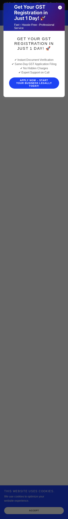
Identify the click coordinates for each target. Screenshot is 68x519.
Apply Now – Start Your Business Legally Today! (34, 83)
